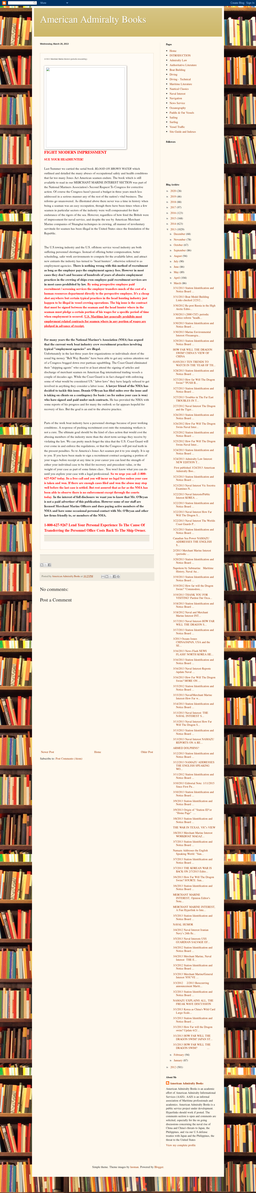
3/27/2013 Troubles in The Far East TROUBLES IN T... (193, 398)
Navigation (176, 98)
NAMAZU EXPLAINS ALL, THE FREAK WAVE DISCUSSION (193, 1002)
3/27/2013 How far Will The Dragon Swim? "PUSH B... (194, 381)
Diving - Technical (180, 79)
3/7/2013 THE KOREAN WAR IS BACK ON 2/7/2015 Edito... (192, 869)
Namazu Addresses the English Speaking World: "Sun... (190, 852)
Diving (173, 74)
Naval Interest (177, 93)
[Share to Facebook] (49, 565)
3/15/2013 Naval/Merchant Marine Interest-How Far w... (192, 696)
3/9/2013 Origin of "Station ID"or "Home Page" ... (192, 811)
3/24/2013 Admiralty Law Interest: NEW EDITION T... (193, 460)
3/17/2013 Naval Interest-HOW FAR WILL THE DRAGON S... (193, 622)
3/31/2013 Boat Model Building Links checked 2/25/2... (191, 298)
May (177, 272)
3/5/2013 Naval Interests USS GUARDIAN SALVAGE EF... (191, 940)
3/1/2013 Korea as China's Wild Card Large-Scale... (194, 1011)
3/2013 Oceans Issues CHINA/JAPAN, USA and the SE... (191, 642)
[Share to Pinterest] (118, 576)
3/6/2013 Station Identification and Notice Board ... (192, 887)
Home (97, 752)
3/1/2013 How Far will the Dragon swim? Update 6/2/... (192, 1028)
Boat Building (177, 70)
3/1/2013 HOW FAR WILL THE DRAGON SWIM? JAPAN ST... (193, 1037)
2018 (173, 202)
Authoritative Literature (183, 65)
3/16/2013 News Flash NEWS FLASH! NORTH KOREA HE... (193, 652)
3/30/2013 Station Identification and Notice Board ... (193, 324)
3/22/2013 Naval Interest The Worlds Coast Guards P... (194, 522)
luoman (134, 1167)
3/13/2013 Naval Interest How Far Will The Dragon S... (192, 723)
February (179, 1055)
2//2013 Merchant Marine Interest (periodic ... (192, 552)
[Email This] (103, 576)
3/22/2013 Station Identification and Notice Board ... (193, 504)
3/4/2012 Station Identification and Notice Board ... (192, 949)
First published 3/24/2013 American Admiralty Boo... (194, 469)
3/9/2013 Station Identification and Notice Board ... (192, 802)
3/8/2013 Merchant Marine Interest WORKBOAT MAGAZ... (192, 834)
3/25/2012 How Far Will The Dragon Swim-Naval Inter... (194, 442)
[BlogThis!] (42, 565)
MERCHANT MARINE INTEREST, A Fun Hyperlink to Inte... (194, 908)
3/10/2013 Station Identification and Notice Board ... (193, 793)
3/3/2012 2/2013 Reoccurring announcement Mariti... (191, 984)
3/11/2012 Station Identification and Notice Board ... (193, 776)
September (180, 250)
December (180, 234)
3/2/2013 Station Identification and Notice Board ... (192, 993)
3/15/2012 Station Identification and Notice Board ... (193, 687)
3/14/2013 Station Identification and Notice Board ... (193, 705)
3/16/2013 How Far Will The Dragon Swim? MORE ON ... (194, 679)
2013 (173, 229)
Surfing (174, 122)
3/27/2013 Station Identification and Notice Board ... (193, 390)
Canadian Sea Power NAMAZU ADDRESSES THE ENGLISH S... (192, 541)
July (176, 261)
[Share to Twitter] (46, 565)
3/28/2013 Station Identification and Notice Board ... (193, 372)
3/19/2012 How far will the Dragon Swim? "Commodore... (193, 587)
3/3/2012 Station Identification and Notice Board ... (192, 966)
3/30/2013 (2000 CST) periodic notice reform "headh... (191, 316)
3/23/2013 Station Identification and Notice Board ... (193, 478)
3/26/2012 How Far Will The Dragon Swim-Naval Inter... (194, 425)
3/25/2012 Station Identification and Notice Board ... (193, 434)
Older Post (147, 752)
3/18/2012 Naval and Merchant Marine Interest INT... (190, 614)
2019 (173, 196)
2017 (173, 207)
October (179, 245)
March (178, 283)
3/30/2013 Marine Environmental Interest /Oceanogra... (192, 333)
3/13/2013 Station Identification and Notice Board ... (193, 732)
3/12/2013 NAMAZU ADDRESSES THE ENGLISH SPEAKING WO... (193, 765)
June (177, 267)
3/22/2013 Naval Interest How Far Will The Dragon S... (192, 513)
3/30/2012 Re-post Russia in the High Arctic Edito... (194, 307)
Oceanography (178, 108)
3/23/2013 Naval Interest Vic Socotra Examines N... (194, 487)
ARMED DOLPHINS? (186, 748)
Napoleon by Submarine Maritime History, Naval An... (193, 569)
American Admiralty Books (93, 18)
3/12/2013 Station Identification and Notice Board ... (193, 755)
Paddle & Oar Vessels (182, 112)
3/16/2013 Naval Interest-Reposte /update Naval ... (192, 670)
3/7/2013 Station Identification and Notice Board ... (192, 843)
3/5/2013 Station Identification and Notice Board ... (192, 917)
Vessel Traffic (177, 127)
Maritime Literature (181, 84)
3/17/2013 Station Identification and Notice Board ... (193, 631)
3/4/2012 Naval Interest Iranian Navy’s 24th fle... (190, 931)
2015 (173, 218)
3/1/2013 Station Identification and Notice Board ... (192, 1019)
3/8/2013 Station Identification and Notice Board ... (192, 820)
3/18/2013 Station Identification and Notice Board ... (193, 605)
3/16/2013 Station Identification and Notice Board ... (193, 661)
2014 (173, 224)
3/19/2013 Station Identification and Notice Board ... (193, 578)
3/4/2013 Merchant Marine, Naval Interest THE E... (192, 957)
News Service (177, 103)
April (177, 278)
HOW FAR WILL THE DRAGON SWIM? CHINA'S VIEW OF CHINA (192, 353)
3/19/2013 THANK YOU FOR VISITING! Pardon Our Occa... (192, 596)
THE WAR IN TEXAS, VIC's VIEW (194, 827)
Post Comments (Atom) (69, 758)
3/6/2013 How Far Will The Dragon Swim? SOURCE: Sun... (193, 878)
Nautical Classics (179, 89)
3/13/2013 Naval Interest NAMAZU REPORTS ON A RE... (193, 740)
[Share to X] (111, 576)
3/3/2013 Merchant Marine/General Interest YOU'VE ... (193, 975)
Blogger (158, 1167)
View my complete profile (181, 1145)
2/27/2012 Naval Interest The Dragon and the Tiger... (194, 407)
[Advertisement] (97, 719)
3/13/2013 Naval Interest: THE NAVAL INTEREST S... (190, 714)
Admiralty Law (178, 60)
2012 (173, 1067)
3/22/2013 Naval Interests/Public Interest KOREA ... (191, 495)
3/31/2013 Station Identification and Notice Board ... (193, 289)
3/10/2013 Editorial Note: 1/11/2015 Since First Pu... (193, 784)
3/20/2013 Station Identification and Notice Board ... (193, 560)
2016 (173, 213)
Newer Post (47, 752)
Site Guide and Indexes (183, 131)
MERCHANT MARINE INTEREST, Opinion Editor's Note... (191, 898)
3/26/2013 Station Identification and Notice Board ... (193, 416)
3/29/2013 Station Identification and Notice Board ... (193, 342)
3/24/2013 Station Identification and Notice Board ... (193, 451)
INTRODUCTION (180, 55)
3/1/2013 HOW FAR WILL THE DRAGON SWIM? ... (192, 1046)
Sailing (174, 117)
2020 (173, 191)
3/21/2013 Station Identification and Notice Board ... (193, 531)
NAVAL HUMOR (183, 924)
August (178, 256)
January (178, 1060)
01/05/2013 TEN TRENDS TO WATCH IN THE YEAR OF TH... (194, 363)
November (180, 239)
